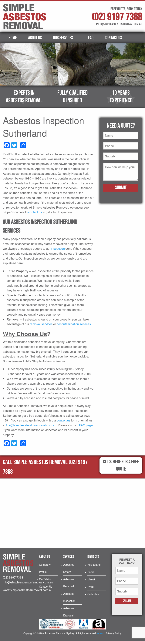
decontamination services (74, 324)
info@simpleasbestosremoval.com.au (31, 425)
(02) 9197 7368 (117, 17)
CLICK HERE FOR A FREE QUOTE (121, 465)
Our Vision (45, 579)
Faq (90, 38)
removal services (41, 324)
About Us (35, 38)
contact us (35, 212)
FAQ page (86, 425)
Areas (100, 633)
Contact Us (113, 38)
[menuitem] (12, 37)
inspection (58, 248)
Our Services (63, 38)
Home (12, 38)
